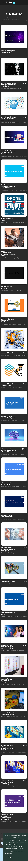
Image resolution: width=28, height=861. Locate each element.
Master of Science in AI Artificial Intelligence (8, 680)
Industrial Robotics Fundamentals (7, 384)
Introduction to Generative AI (6, 483)
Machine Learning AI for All (8, 613)
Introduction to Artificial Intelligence (8, 417)
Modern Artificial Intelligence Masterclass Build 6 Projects (7, 747)
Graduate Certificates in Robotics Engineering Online (8, 253)
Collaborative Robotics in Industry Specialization (8, 186)
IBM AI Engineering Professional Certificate (7, 320)
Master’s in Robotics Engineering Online (8, 713)
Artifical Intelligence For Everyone (8, 51)
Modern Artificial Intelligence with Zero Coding (7, 782)
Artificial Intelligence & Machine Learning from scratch (8, 118)
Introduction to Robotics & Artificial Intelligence (8, 549)
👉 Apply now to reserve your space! (15, 857)
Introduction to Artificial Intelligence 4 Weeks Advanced (8, 450)
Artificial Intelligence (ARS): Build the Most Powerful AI (8, 84)
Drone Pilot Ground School (7, 219)
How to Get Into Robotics (6, 287)
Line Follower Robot (8, 581)
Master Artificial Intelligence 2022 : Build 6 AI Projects (7, 646)
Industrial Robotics (7, 353)
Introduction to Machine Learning (7, 516)
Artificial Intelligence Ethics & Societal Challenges (8, 152)
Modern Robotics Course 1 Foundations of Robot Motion (7, 817)
